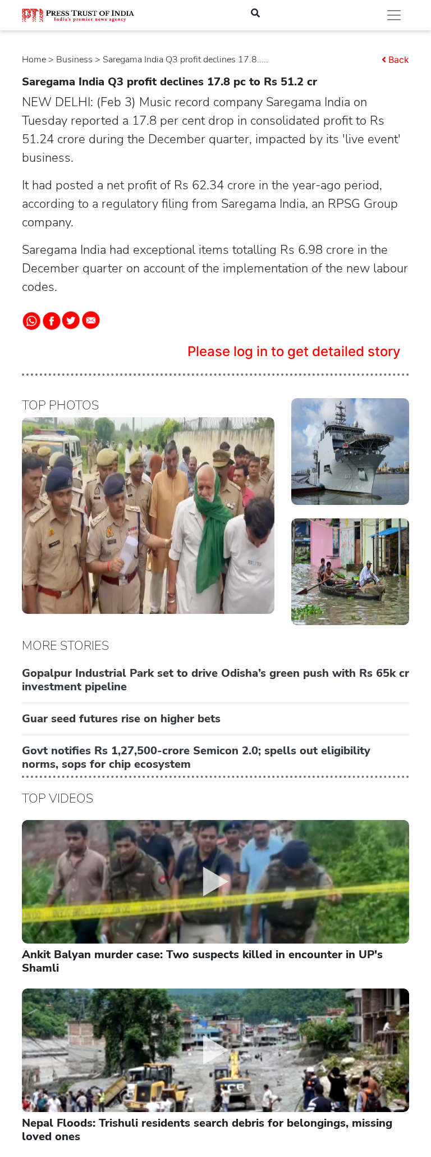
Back (398, 59)
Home (34, 59)
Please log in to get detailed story (294, 351)
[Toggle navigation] (394, 15)
